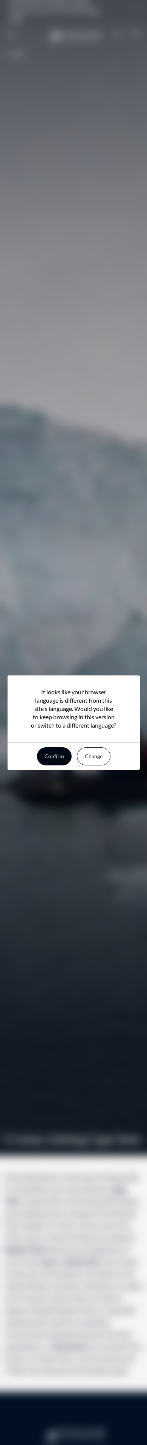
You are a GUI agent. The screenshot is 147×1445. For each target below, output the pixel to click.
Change (94, 756)
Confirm (54, 756)
